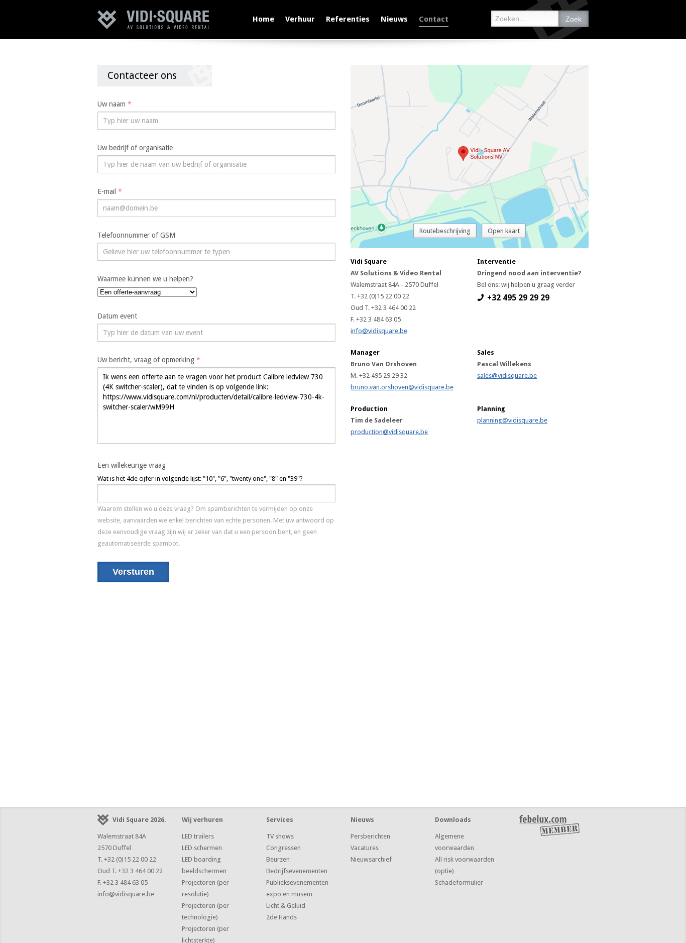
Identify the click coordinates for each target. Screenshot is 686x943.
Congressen (283, 848)
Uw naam (114, 104)
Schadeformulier (459, 882)
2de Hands (281, 917)
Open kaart (504, 231)
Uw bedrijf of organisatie (135, 148)
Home (263, 19)
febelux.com (549, 825)
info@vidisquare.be (379, 331)
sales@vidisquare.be (507, 375)
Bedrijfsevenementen (296, 871)
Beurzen (278, 859)
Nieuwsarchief (371, 859)
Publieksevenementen (297, 882)
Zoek (573, 19)
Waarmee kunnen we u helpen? (145, 279)
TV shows (280, 836)
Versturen (133, 572)
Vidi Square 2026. (139, 819)
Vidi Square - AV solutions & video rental (153, 19)
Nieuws (394, 19)
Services (279, 819)
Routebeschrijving (445, 231)
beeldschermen (204, 871)
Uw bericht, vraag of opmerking (148, 360)
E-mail (109, 191)
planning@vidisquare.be (512, 420)
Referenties (348, 19)
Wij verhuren (202, 819)
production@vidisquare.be (389, 432)
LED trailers (198, 836)
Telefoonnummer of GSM (136, 235)
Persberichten (370, 836)
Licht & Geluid (285, 905)
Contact (433, 19)
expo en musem (289, 894)
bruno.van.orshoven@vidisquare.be (402, 387)
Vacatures (365, 848)
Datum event (117, 316)
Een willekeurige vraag (131, 465)
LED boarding (201, 859)
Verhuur (300, 19)
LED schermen (202, 848)
